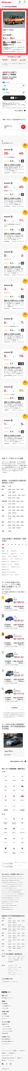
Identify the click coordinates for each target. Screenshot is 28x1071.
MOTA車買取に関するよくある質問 (8, 981)
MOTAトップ (4, 862)
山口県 (9, 518)
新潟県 (17, 501)
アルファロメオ (11, 974)
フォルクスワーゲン (12, 967)
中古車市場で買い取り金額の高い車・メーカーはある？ (12, 882)
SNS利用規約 (11, 1053)
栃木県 (13, 498)
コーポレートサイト (6, 1050)
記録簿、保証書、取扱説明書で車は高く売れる (11, 880)
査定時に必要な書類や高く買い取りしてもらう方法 (12, 876)
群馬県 (9, 498)
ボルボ (9, 972)
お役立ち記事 (5, 1033)
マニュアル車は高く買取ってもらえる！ (9, 888)
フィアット (19, 974)
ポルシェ (16, 969)
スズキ (21, 958)
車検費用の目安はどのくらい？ (8, 907)
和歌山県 (14, 513)
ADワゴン (4, 556)
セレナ (15, 599)
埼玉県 (23, 495)
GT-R (11, 559)
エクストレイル (17, 636)
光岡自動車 (16, 960)
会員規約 (19, 1058)
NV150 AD (16, 564)
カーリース (4, 1018)
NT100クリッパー (19, 559)
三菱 (18, 958)
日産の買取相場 (23, 862)
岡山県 (9, 516)
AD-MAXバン (14, 551)
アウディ (10, 969)
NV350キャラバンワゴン (7, 574)
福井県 (13, 504)
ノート (16, 617)
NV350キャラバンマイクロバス (9, 572)
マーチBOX (19, 865)
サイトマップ (11, 1060)
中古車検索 (4, 1014)
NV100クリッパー (15, 561)
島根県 (22, 516)
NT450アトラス (5, 561)
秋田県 (17, 489)
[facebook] (3, 1064)
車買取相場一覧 (16, 862)
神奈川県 (14, 495)
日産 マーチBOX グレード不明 (14, 300)
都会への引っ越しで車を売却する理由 (9, 905)
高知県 (17, 522)
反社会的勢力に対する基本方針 (8, 1058)
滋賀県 (22, 510)
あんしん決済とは (19, 110)
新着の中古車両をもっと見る (16, 761)
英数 (3, 544)
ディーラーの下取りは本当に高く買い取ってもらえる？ (12, 884)
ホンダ (22, 956)
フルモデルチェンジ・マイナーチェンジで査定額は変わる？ (13, 893)
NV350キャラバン (6, 569)
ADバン (22, 553)
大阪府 (9, 510)
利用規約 (3, 1053)
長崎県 (17, 525)
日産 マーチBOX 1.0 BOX (12, 165)
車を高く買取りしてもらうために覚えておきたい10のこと (13, 878)
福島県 (13, 492)
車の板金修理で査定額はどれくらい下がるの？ (11, 897)
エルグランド (16, 690)
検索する (23, 127)
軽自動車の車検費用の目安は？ (8, 909)
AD (7, 551)
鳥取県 (17, 516)
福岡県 (9, 525)
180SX (3, 551)
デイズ (16, 654)
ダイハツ (10, 960)
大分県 (9, 528)
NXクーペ (17, 574)
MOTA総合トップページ (7, 998)
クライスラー (11, 970)
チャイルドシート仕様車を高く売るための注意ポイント (12, 890)
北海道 (9, 486)
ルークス (16, 672)
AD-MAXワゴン (5, 553)
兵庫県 (13, 510)
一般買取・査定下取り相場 (18, 606)
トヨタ (9, 956)
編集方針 (3, 1060)
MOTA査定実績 (7, 606)
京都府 (17, 510)
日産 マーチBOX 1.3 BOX (12, 198)
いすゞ (21, 960)
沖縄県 (9, 531)
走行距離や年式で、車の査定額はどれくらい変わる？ (12, 886)
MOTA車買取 (10, 862)
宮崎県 (13, 528)
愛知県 (9, 507)
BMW (20, 967)
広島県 (13, 516)
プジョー (15, 972)
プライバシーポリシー (6, 1055)
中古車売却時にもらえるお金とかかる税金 (10, 901)
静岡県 (13, 507)
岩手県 (13, 489)
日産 (15, 865)
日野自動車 (10, 961)
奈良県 (9, 513)
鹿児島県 (18, 528)
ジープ (17, 970)
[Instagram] (11, 1064)
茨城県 (17, 498)
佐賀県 (13, 525)
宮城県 (22, 489)
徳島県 (22, 522)
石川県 (9, 504)
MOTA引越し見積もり (7, 1041)
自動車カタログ (10, 865)
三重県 (22, 507)
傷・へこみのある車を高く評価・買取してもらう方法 (12, 895)
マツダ (9, 958)
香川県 (13, 522)
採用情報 (15, 1050)
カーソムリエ (5, 1043)
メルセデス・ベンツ (12, 965)
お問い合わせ (22, 1050)
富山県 (22, 501)
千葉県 (18, 495)
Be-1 (10, 556)
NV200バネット (5, 567)
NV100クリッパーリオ (7, 564)
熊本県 (22, 525)
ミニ (21, 970)
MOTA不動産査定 (6, 1039)
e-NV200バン (5, 559)
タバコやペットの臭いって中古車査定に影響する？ (12, 892)
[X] (7, 1064)
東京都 (9, 495)
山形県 (9, 492)
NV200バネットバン (15, 567)
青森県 (9, 489)
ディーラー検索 (5, 1016)
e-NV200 (15, 556)
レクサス (15, 956)
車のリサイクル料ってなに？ (7, 903)
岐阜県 (17, 507)
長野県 (13, 501)
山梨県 (9, 501)
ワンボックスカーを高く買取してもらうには (10, 899)
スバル (14, 958)
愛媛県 (9, 522)
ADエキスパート (14, 553)
